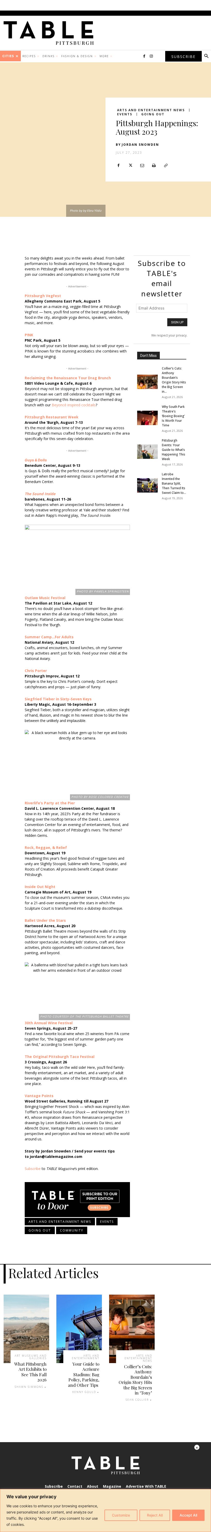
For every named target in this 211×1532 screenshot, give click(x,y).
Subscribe (33, 1168)
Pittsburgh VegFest (43, 295)
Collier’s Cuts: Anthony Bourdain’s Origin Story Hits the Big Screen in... (174, 380)
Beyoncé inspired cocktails (74, 404)
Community (71, 1230)
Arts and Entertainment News (151, 110)
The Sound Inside (40, 493)
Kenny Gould (84, 1392)
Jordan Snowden (140, 144)
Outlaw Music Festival (45, 597)
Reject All (155, 1515)
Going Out (152, 114)
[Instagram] (151, 56)
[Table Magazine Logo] (51, 33)
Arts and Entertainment (85, 1356)
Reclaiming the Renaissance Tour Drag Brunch (68, 377)
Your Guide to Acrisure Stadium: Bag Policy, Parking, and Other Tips (83, 1374)
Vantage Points (39, 1095)
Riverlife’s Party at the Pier (50, 803)
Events (124, 114)
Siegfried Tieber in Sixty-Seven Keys (58, 698)
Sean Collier (137, 1399)
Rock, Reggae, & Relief (46, 847)
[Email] (142, 165)
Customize (121, 1515)
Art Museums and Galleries (31, 1356)
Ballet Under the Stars (45, 920)
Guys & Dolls (36, 460)
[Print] (154, 165)
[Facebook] (144, 56)
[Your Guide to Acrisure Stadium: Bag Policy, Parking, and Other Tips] (79, 1329)
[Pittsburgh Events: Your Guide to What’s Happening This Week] (147, 451)
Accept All (188, 1515)
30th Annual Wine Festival (49, 1022)
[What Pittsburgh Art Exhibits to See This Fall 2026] (26, 1329)
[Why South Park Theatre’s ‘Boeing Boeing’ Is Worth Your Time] (147, 418)
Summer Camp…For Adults (49, 636)
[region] (105, 1510)
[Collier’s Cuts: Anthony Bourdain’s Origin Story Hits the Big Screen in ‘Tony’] (147, 382)
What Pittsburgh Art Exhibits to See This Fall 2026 (30, 1371)
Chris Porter (36, 670)
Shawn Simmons (29, 1387)
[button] (206, 56)
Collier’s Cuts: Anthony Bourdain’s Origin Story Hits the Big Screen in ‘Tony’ (135, 1380)
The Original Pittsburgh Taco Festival (59, 1056)
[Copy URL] (166, 165)
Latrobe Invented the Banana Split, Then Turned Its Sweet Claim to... (174, 483)
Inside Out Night (40, 886)
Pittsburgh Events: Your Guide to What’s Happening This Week (173, 449)
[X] (130, 165)
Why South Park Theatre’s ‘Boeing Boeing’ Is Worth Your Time (173, 415)
